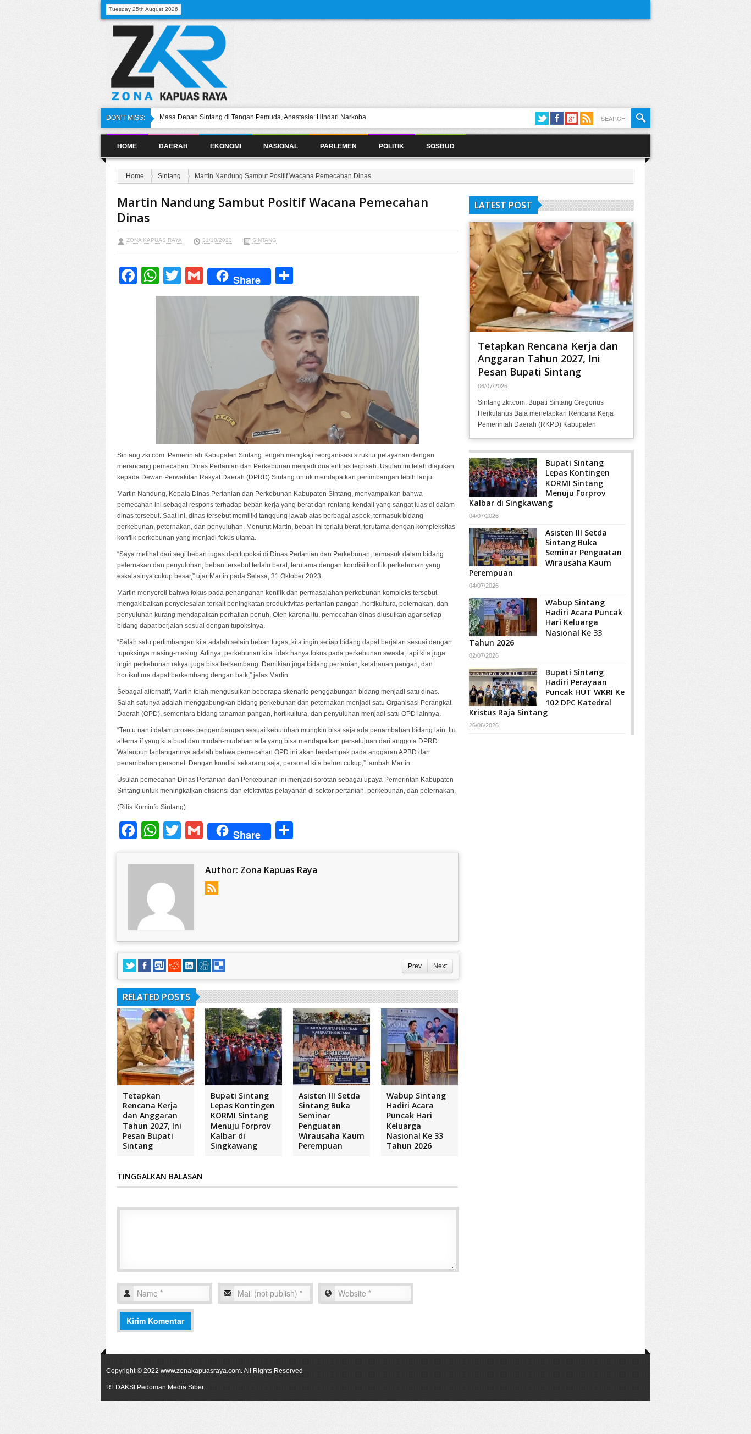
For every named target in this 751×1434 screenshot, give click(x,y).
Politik (391, 146)
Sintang (169, 176)
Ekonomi (225, 146)
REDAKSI (120, 1387)
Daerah (173, 146)
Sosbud (440, 146)
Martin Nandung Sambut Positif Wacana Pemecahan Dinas (272, 210)
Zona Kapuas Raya (154, 240)
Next (440, 966)
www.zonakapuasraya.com (201, 1371)
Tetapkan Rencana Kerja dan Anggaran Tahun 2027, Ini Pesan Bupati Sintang (152, 1120)
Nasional (280, 146)
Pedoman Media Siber (170, 1387)
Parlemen (338, 146)
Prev (415, 966)
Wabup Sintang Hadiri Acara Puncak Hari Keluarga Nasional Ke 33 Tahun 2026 (416, 1120)
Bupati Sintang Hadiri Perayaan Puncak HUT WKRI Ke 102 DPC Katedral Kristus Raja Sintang (547, 692)
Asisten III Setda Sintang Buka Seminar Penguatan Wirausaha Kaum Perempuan (332, 1120)
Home (127, 146)
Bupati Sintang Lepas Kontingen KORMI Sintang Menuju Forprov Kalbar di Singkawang (243, 1120)
